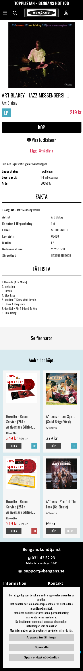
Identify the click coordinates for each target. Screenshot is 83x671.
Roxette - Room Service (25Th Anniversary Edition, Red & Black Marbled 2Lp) (20, 422)
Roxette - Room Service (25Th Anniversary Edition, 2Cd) (19, 507)
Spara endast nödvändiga (41, 657)
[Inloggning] (66, 13)
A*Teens (51, 428)
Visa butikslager (43, 140)
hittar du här (65, 630)
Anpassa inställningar (41, 637)
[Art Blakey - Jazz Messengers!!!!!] (41, 55)
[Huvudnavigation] (5, 13)
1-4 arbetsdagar (49, 177)
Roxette (11, 433)
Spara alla (41, 647)
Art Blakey (9, 103)
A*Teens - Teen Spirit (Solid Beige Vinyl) (60, 419)
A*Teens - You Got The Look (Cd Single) (61, 504)
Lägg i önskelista (41, 151)
